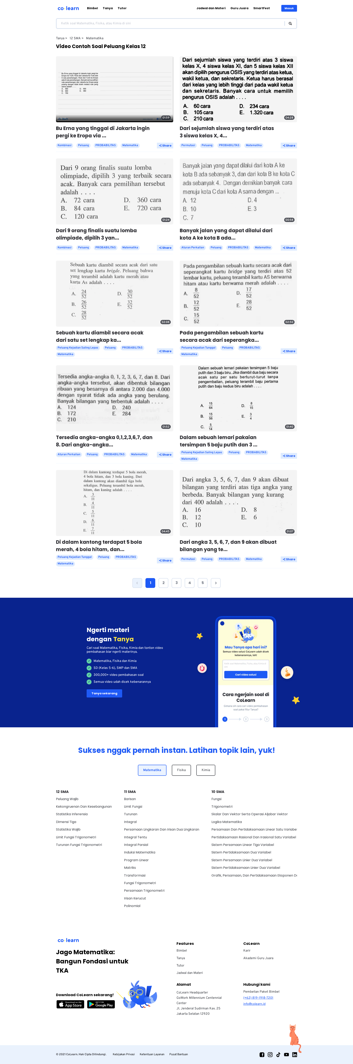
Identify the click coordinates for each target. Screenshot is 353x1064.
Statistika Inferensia (72, 814)
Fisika (181, 770)
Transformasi (134, 875)
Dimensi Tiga (66, 822)
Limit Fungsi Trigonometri (76, 837)
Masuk (289, 8)
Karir (246, 951)
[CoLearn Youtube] (286, 1054)
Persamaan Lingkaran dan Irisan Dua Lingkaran (161, 829)
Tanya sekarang (104, 693)
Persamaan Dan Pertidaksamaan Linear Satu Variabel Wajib (259, 829)
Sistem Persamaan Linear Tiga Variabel (242, 844)
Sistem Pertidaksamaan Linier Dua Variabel (245, 867)
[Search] (288, 23)
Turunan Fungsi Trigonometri (79, 844)
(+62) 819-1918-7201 (258, 998)
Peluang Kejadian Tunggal (198, 348)
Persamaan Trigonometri (144, 890)
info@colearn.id (254, 1004)
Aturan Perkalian (192, 247)
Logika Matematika (226, 822)
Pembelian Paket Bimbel (261, 992)
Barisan (130, 799)
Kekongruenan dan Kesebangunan (84, 806)
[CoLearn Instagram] (270, 1054)
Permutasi (188, 145)
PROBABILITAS (105, 145)
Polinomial (132, 906)
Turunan (130, 814)
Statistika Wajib (68, 829)
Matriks (130, 867)
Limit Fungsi (133, 806)
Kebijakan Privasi (124, 1054)
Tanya (108, 8)
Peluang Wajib (67, 799)
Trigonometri (221, 806)
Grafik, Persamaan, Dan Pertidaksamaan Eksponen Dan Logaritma (264, 875)
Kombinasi (64, 145)
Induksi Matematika (139, 852)
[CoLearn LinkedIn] (294, 1054)
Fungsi (216, 799)
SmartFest (261, 8)
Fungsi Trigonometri (140, 883)
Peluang (83, 145)
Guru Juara (239, 8)
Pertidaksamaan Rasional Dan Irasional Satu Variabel (253, 837)
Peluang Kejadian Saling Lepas (78, 348)
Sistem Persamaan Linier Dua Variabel (241, 860)
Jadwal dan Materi (211, 8)
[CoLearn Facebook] (261, 1054)
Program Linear (136, 860)
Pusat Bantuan (178, 1054)
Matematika (152, 770)
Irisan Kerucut (135, 898)
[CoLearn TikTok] (278, 1054)
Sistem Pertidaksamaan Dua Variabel (241, 852)
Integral (130, 822)
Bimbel (92, 8)
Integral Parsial (136, 844)
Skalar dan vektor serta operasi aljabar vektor (249, 814)
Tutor (122, 8)
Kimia (206, 770)
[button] (137, 583)
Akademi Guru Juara (258, 958)
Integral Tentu (135, 837)
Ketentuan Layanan (152, 1054)
